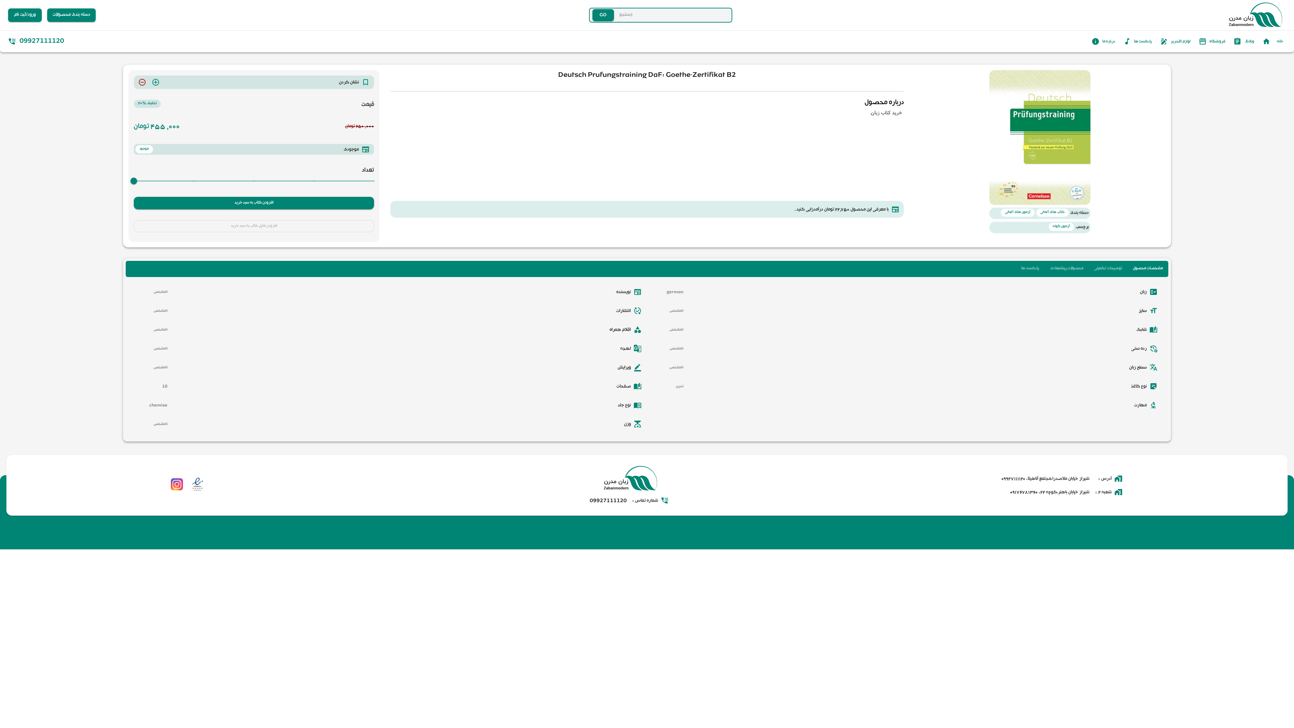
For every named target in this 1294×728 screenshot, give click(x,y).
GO (589, 15)
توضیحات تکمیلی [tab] (1108, 268)
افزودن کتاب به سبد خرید (254, 203)
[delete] (142, 82)
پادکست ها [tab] (1030, 268)
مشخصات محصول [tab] (1148, 268)
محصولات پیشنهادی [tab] (1066, 268)
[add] (155, 82)
